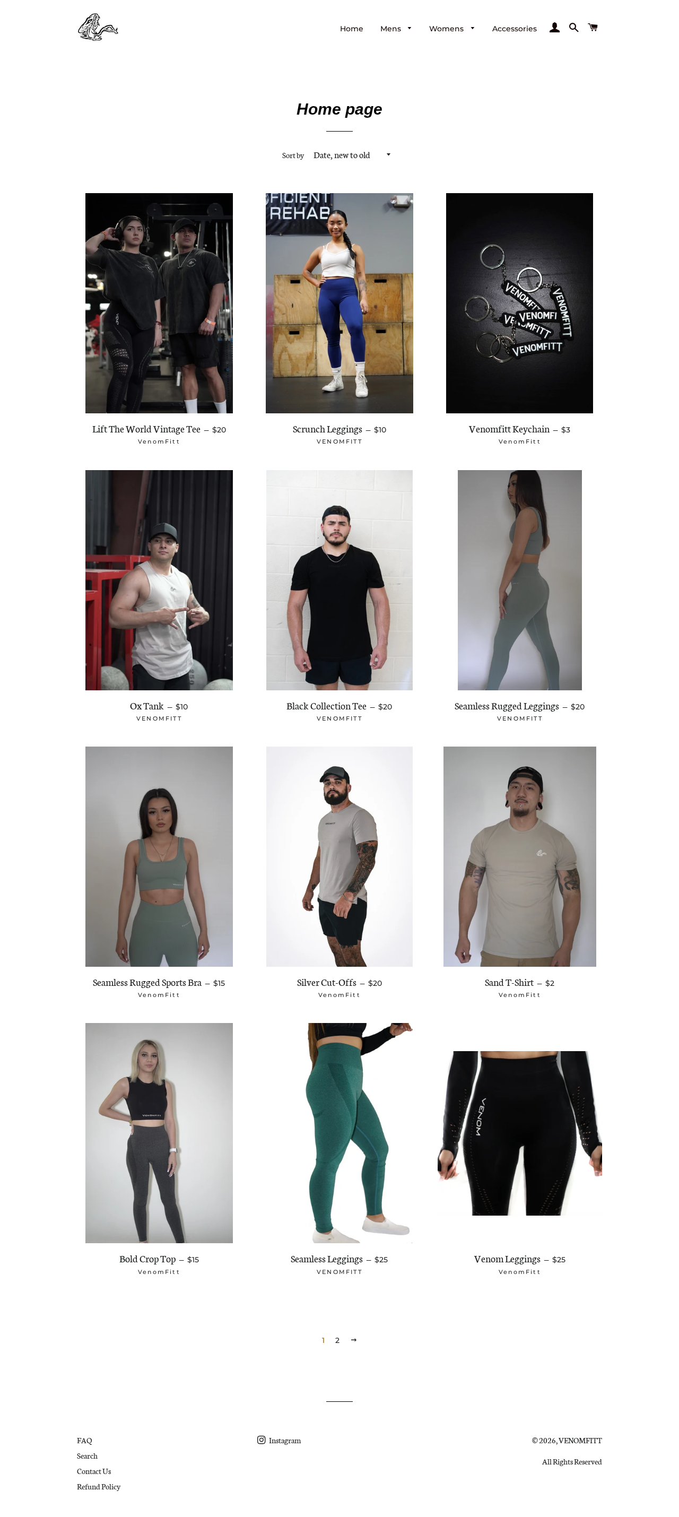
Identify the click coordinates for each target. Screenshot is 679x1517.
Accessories (514, 28)
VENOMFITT (580, 1440)
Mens (391, 28)
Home (351, 28)
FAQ (84, 1440)
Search (87, 1455)
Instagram (284, 1440)
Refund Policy (98, 1486)
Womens (447, 28)
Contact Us (94, 1471)
